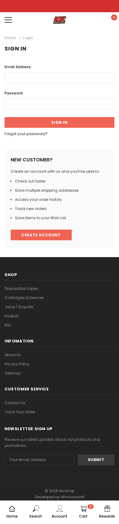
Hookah (12, 316)
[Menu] (8, 20)
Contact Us (15, 402)
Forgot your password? (26, 133)
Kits (8, 325)
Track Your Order (20, 412)
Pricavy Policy (17, 364)
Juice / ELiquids (19, 306)
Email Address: (18, 66)
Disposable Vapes (21, 288)
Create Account (41, 235)
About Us (13, 354)
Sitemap (12, 373)
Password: (14, 93)
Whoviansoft (73, 497)
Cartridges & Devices (24, 297)
